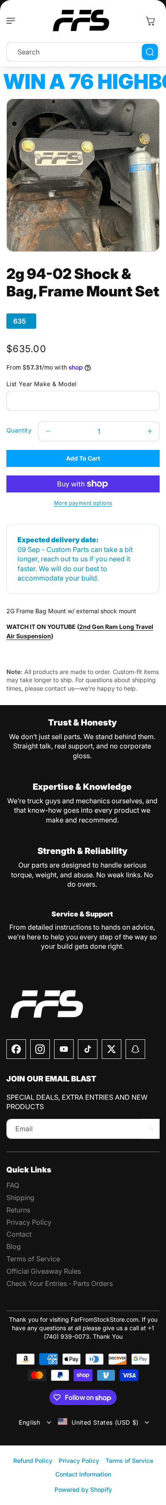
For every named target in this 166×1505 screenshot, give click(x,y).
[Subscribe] (150, 1129)
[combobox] (83, 52)
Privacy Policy (79, 1460)
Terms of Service (129, 1460)
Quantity (18, 430)
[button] (12, 20)
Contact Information (83, 1474)
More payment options (83, 503)
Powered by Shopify (83, 1489)
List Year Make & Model (41, 383)
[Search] (150, 52)
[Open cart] (150, 21)
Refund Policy (32, 1460)
